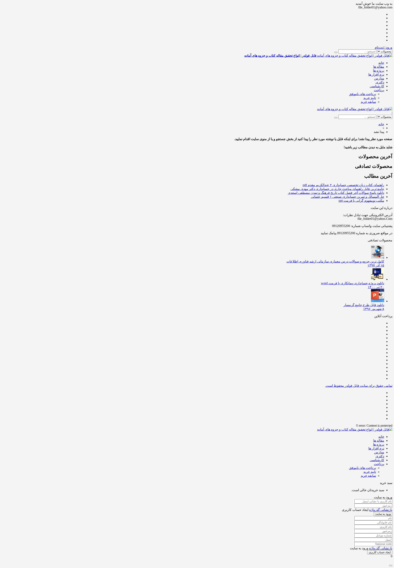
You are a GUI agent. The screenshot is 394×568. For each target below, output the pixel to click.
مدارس (379, 78)
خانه (381, 63)
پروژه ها (378, 70)
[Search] (336, 52)
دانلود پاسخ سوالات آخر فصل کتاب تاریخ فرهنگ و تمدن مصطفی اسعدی (336, 193)
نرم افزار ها (376, 74)
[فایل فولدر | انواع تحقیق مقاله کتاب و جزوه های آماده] (354, 109)
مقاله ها (378, 66)
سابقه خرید (368, 102)
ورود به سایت (383, 513)
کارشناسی (377, 86)
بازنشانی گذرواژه (380, 510)
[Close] (390, 565)
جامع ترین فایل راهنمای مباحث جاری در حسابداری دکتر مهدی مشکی (337, 189)
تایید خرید (369, 98)
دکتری (380, 82)
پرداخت (379, 90)
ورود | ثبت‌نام (383, 47)
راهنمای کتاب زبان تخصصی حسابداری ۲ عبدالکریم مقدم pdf (343, 185)
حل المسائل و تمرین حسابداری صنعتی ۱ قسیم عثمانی (347, 196)
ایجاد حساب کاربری (380, 552)
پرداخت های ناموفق (362, 94)
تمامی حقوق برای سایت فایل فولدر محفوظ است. (358, 385)
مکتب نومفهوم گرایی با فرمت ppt (361, 200)
